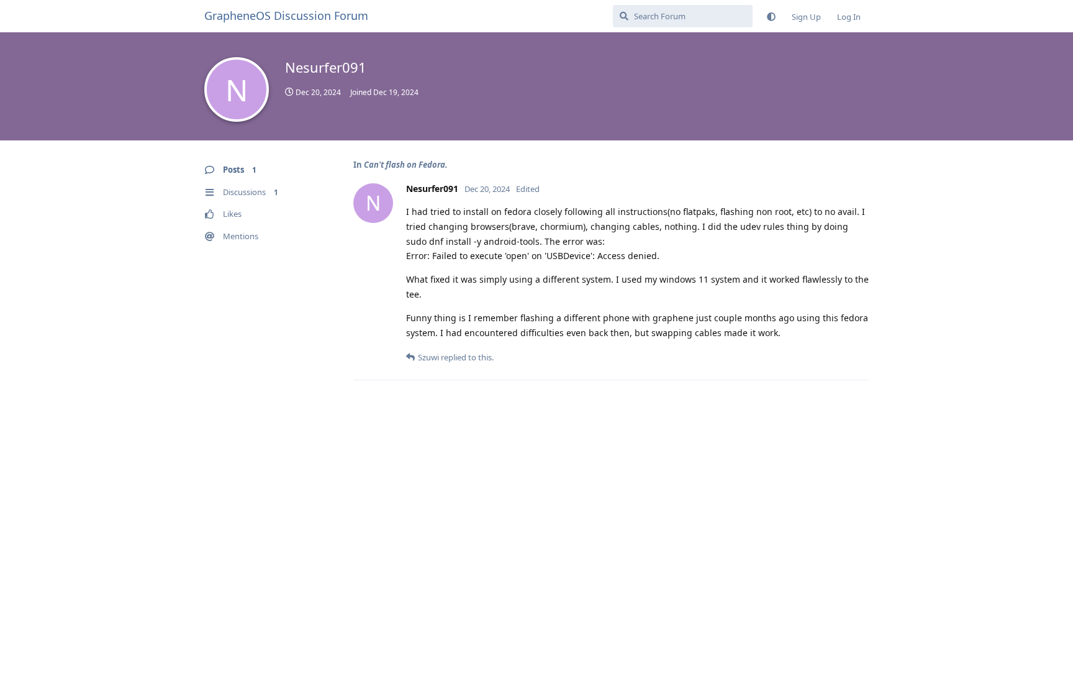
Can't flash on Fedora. (406, 164)
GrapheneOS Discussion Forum (286, 15)
